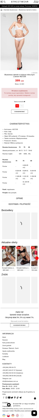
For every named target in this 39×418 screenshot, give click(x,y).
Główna (1, 10)
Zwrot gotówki (6, 345)
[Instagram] (6, 397)
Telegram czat (6, 378)
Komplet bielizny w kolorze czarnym (23, 268)
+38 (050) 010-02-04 (9, 373)
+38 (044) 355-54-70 (9, 367)
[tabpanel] (20, 161)
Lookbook (5, 356)
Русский (21, 415)
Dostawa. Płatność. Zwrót (10, 348)
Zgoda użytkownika (8, 351)
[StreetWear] (19, 2)
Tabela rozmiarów (19, 101)
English (17, 415)
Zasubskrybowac (19, 325)
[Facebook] (3, 397)
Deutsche (12, 415)
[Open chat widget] (34, 413)
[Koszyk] (37, 2)
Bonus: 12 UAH (19, 84)
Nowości (5, 340)
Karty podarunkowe (8, 342)
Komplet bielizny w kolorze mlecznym (9, 268)
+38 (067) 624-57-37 (9, 370)
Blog (3, 359)
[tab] (20, 124)
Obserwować (20, 111)
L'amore (34, 73)
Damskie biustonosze (10, 10)
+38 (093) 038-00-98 (9, 375)
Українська (3, 415)
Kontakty (5, 354)
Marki (4, 337)
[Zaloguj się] (35, 2)
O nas (5, 403)
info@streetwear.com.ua (10, 381)
